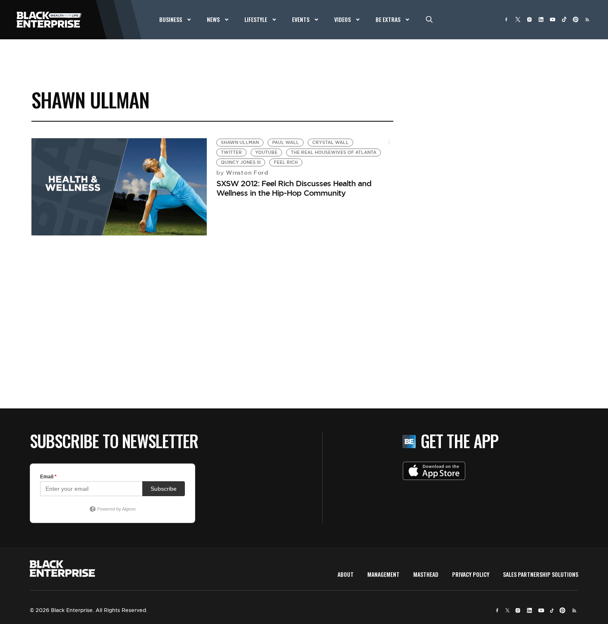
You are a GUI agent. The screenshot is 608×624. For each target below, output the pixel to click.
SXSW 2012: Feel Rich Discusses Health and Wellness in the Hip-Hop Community (293, 188)
